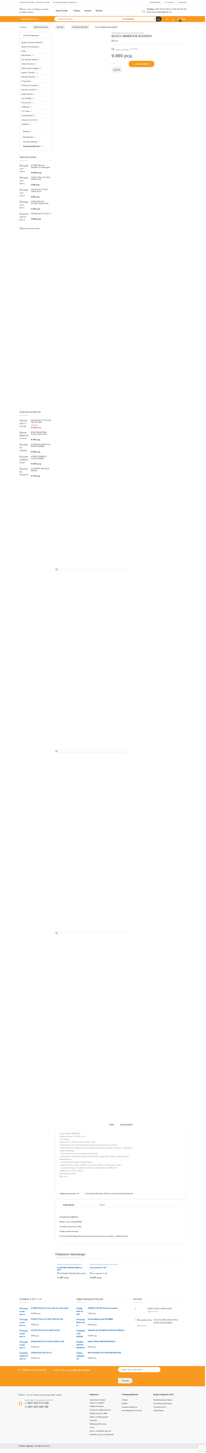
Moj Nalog (182, 2)
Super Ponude (61, 11)
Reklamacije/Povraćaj (98, 1424)
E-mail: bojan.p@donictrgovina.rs (65, 2)
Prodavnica (170, 2)
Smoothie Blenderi (31, 142)
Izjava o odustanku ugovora (100, 1431)
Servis (92, 1427)
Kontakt (98, 11)
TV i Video (27, 111)
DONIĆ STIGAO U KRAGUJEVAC (159, 1309)
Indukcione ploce (29, 64)
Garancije (93, 1420)
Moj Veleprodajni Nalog (163, 1403)
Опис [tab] (111, 1125)
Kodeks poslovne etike (99, 1413)
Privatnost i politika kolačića (100, 1410)
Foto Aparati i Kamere (30, 60)
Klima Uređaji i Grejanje (31, 68)
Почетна (23, 27)
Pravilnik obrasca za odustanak (102, 1434)
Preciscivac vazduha (30, 85)
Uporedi (134, 49)
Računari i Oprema (30, 90)
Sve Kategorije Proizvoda (132, 1410)
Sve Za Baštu (28, 98)
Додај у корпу (142, 64)
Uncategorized (28, 115)
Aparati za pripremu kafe (65, 1264)
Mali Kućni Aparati (41, 27)
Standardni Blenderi (80, 27)
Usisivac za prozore (30, 120)
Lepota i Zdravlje (29, 72)
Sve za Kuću (28, 103)
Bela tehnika (28, 55)
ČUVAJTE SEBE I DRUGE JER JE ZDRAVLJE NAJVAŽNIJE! (166, 1321)
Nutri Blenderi (29, 137)
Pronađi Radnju (155, 2)
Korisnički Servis (160, 1407)
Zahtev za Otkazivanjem (99, 1417)
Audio (24, 51)
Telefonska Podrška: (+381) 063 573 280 (34, 2)
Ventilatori (26, 124)
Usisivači (106, 1264)
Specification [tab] (126, 1125)
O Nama (76, 11)
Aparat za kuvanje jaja (30, 47)
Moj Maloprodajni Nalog (163, 1400)
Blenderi (60, 27)
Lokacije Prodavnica (129, 1407)
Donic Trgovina (27, 1446)
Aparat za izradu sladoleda (32, 42)
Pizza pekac (27, 81)
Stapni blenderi (28, 94)
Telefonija (26, 107)
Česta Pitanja (158, 1410)
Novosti (87, 11)
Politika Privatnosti (96, 1406)
